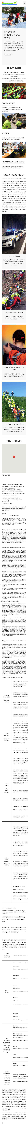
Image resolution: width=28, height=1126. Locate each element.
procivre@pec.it (19, 491)
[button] (14, 457)
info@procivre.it (8, 491)
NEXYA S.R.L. (6, 501)
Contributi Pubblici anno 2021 (12, 35)
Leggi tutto (8, 54)
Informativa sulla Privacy (8, 498)
